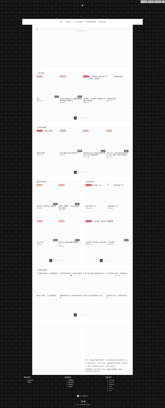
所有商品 (68, 22)
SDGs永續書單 (78, 22)
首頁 (61, 22)
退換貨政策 (71, 380)
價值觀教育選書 (91, 22)
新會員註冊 (102, 22)
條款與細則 (71, 382)
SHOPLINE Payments (85, 404)
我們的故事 (30, 380)
